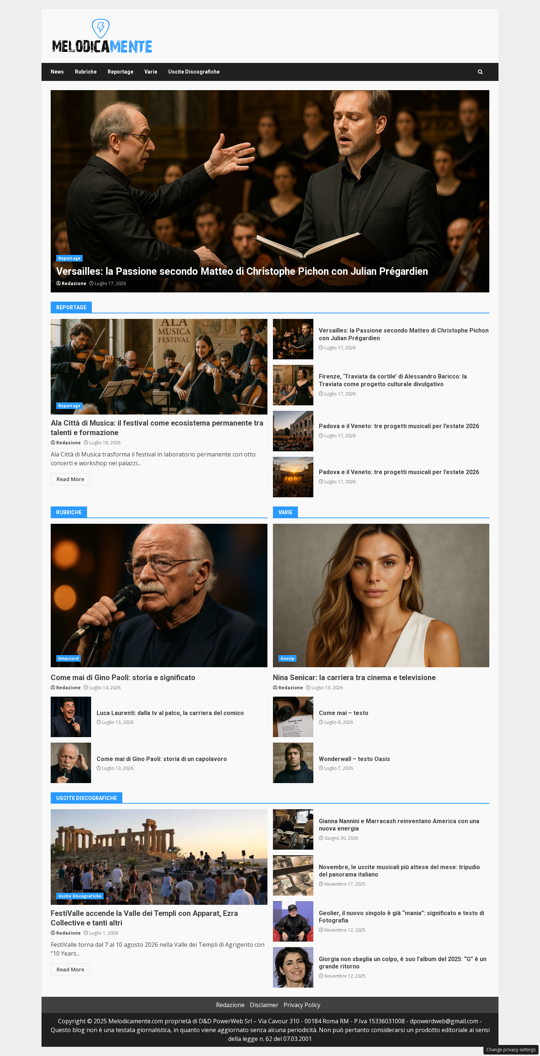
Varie (150, 72)
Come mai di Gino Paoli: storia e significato (159, 595)
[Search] (480, 72)
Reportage (120, 72)
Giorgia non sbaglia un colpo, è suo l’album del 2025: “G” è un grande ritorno (293, 967)
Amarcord (68, 658)
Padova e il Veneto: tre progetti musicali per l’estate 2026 (293, 431)
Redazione (74, 283)
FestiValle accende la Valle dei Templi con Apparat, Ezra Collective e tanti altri (159, 857)
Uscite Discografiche (194, 72)
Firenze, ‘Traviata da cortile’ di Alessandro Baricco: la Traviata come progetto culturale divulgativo (293, 385)
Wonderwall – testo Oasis (293, 763)
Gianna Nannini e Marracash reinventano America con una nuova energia (293, 829)
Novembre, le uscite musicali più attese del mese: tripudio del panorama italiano (293, 875)
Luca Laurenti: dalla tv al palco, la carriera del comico (71, 717)
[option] (270, 191)
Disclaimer (264, 1005)
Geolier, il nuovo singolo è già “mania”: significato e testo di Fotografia (293, 921)
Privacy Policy (302, 1005)
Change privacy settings (511, 1049)
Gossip (288, 658)
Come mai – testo (293, 717)
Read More (70, 479)
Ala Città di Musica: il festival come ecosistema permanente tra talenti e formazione (159, 367)
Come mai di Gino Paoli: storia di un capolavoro (71, 763)
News (57, 72)
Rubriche (86, 72)
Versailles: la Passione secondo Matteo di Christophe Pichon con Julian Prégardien (270, 191)
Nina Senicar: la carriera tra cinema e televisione (381, 595)
